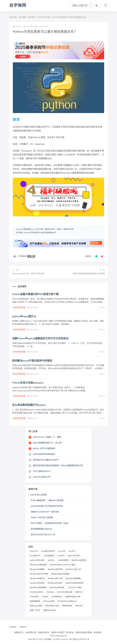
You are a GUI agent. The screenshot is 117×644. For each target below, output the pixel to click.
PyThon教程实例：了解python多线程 (47, 500)
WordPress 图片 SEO (73, 569)
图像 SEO (79, 592)
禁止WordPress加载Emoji (67, 601)
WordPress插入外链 (55, 578)
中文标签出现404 (36, 592)
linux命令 (72, 551)
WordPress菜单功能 (57, 587)
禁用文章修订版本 (52, 606)
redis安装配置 (63, 560)
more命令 (61, 556)
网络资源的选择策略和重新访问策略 (89, 274)
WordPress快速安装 (37, 578)
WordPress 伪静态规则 (38, 565)
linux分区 (61, 551)
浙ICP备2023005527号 (79, 639)
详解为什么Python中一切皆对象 (45, 512)
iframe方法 (34, 551)
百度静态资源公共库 (72, 597)
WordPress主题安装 (78, 560)
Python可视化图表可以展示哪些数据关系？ (40, 233)
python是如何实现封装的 (42, 454)
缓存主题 (78, 606)
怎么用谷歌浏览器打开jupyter (29, 405)
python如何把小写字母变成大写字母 (47, 506)
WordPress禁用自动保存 (74, 583)
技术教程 (31, 17)
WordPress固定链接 (55, 569)
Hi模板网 (22, 627)
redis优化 (51, 560)
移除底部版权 (67, 606)
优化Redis (50, 592)
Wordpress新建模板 (73, 578)
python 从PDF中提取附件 (42, 449)
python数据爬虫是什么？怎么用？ (46, 443)
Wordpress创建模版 (37, 569)
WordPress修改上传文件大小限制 (62, 565)
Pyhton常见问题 (43, 17)
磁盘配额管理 (35, 601)
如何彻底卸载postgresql (41, 529)
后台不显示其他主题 (64, 592)
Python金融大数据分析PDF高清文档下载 (35, 294)
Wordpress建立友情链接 (60, 574)
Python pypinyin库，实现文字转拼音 (28, 274)
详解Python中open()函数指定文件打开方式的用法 (40, 338)
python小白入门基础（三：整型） (46, 437)
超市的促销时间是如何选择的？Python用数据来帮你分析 (56, 466)
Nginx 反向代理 (74, 556)
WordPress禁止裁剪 (55, 583)
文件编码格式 (57, 597)
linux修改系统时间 (48, 551)
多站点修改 (34, 597)
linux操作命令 (35, 556)
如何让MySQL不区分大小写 (43, 535)
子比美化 (45, 597)
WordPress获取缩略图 (38, 587)
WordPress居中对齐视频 (39, 574)
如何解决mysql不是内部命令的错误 (32, 361)
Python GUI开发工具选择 (42, 518)
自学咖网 (17, 5)
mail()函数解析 (49, 556)
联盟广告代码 (35, 610)
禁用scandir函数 (36, 606)
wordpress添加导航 (37, 583)
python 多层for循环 (37, 560)
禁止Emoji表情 (48, 601)
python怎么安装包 (39, 495)
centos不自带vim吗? (40, 477)
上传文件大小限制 (74, 587)
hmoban (23, 256)
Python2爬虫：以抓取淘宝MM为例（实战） (50, 523)
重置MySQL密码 (49, 610)
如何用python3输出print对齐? (44, 460)
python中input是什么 (24, 316)
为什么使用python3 (39, 471)
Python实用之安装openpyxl (27, 383)
